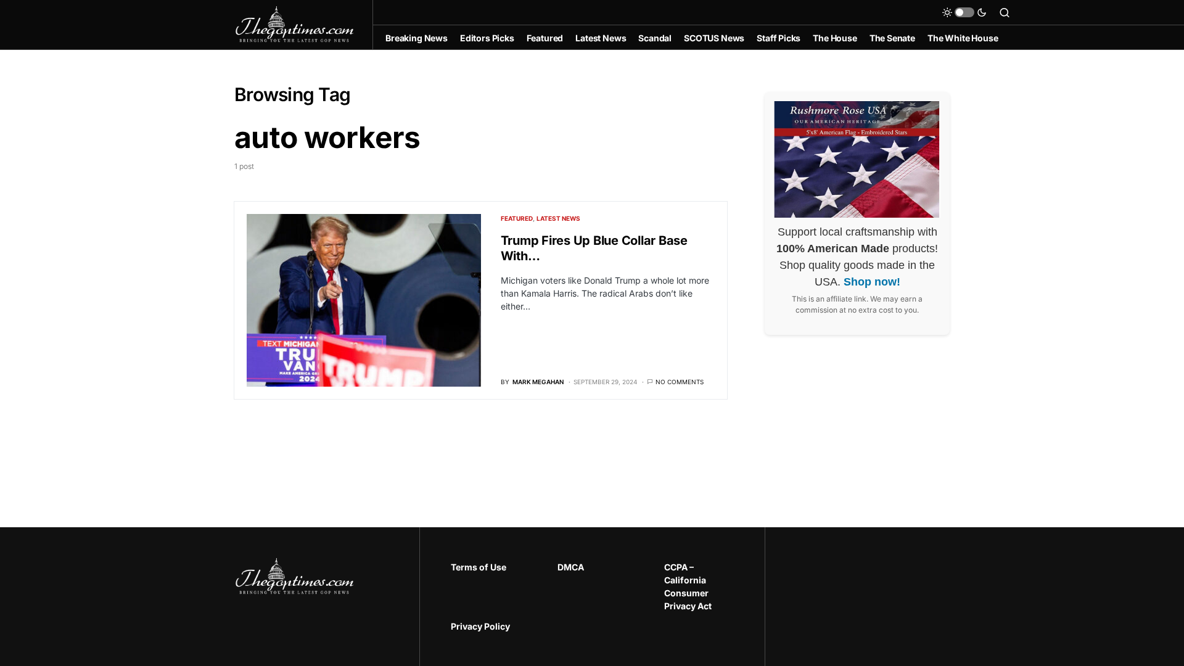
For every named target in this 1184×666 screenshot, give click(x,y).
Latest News (558, 218)
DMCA (570, 567)
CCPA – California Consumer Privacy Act (688, 586)
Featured (517, 218)
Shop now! (872, 282)
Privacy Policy (480, 626)
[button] (964, 12)
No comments (680, 381)
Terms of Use (478, 567)
